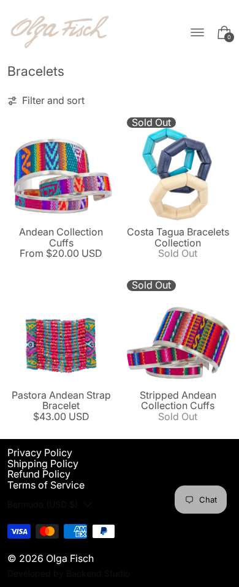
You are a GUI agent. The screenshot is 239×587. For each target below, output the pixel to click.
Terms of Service (46, 485)
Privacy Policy (39, 452)
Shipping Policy (42, 463)
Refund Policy (38, 474)
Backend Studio (98, 573)
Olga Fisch (70, 558)
